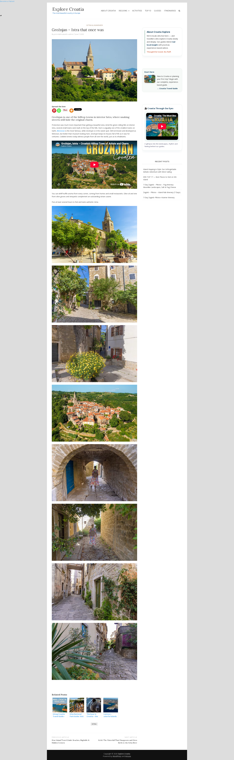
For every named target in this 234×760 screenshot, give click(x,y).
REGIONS (123, 11)
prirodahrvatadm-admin (63, 34)
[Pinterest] (54, 110)
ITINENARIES (170, 11)
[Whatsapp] (59, 110)
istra (94, 724)
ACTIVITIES (137, 11)
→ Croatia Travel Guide (167, 88)
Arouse (128, 756)
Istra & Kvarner (94, 25)
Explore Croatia (68, 9)
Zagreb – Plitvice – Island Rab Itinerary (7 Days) (161, 192)
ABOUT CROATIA (108, 11)
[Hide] (1, 16)
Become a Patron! (7, 1)
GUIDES (157, 11)
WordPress (117, 756)
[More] (71, 110)
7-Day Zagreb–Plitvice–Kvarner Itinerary (159, 197)
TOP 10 (148, 11)
